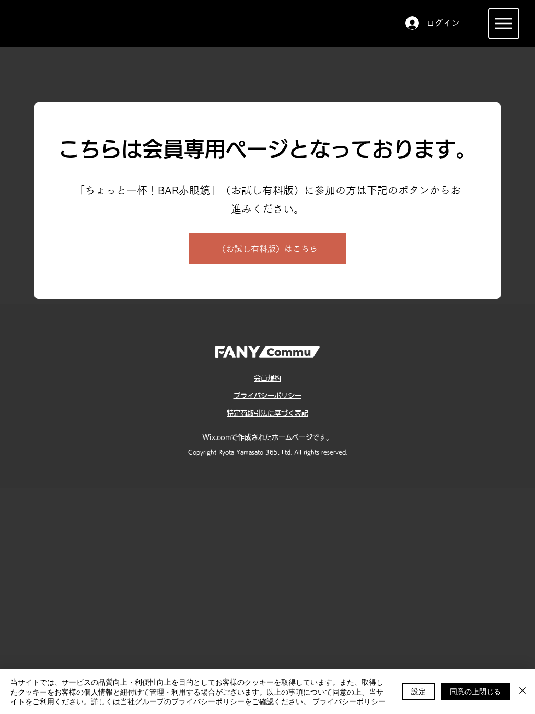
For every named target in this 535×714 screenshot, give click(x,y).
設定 (418, 691)
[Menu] (503, 23)
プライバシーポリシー (349, 701)
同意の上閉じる (475, 691)
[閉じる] (522, 691)
